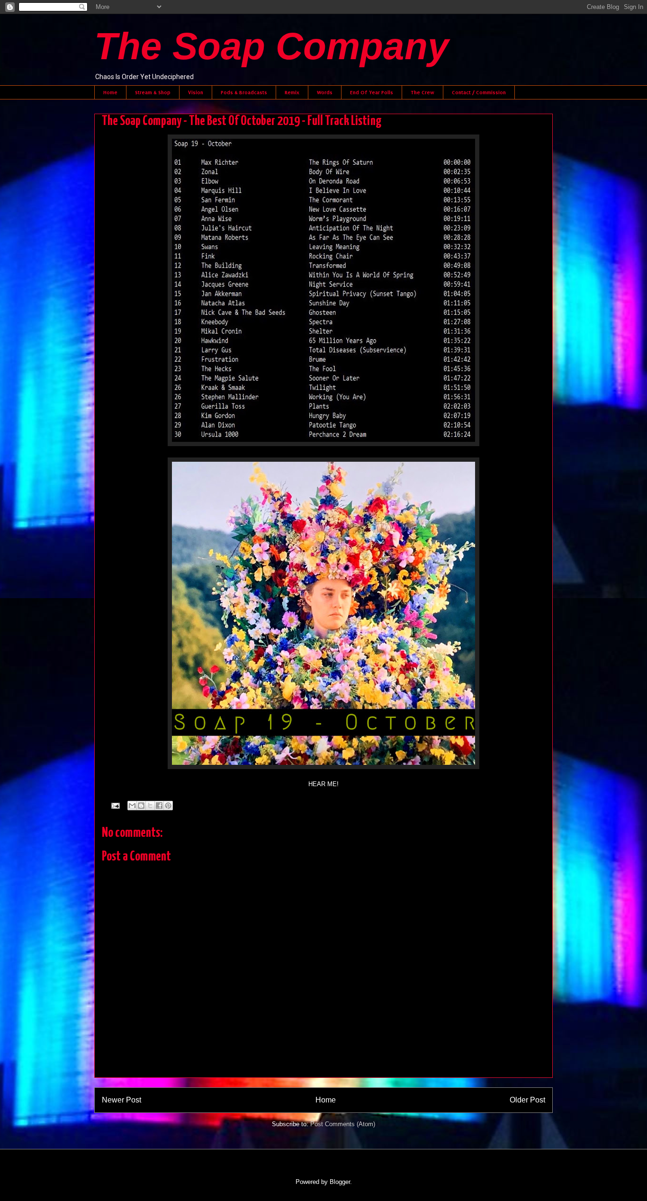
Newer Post (121, 1100)
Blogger (340, 1181)
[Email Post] (115, 805)
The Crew (422, 92)
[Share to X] (150, 805)
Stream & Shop (153, 92)
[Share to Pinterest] (168, 805)
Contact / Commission (479, 92)
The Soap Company (271, 46)
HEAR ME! (323, 784)
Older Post (527, 1100)
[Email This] (132, 805)
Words (324, 92)
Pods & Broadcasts (244, 92)
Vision (195, 92)
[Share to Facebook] (159, 805)
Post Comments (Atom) (342, 1124)
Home (110, 92)
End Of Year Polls (371, 92)
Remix (292, 92)
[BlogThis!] (141, 805)
